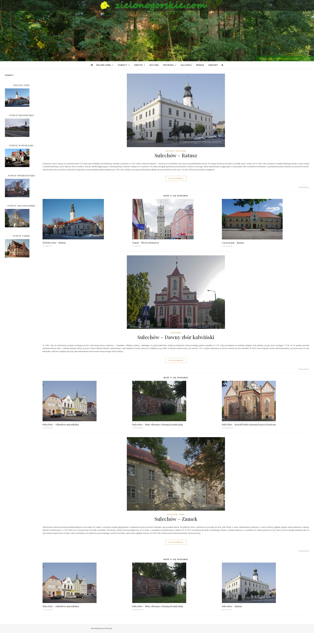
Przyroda (168, 65)
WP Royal (108, 628)
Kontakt (213, 65)
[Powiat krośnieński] (21, 128)
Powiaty (122, 65)
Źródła (200, 65)
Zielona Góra (103, 65)
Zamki (182, 514)
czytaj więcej (176, 178)
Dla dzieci (186, 65)
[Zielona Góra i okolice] (157, 5)
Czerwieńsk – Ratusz (233, 242)
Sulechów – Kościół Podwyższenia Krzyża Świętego (249, 424)
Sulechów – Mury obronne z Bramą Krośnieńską (157, 424)
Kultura (154, 65)
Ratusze (170, 151)
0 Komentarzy (303, 187)
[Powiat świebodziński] (21, 188)
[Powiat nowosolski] (21, 158)
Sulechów (181, 151)
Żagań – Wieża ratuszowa (145, 242)
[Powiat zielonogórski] (21, 218)
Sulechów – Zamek (175, 519)
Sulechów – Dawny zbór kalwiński (175, 337)
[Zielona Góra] (21, 97)
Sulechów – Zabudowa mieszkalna (61, 424)
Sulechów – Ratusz (176, 155)
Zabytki (138, 65)
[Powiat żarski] (21, 248)
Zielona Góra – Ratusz (54, 242)
